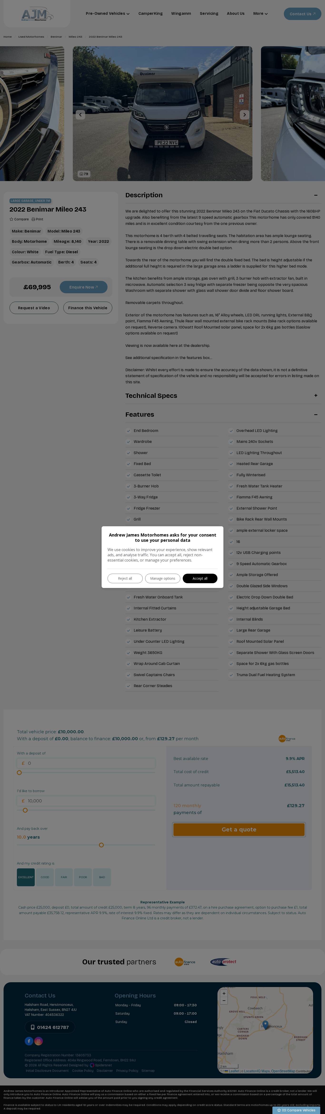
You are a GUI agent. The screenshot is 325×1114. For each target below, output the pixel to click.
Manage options (162, 578)
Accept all (200, 578)
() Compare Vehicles (298, 1110)
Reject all (125, 578)
